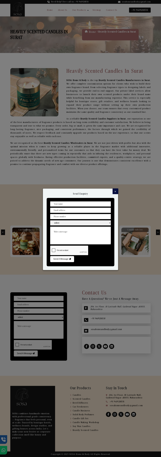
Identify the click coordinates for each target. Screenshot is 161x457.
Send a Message (61, 259)
